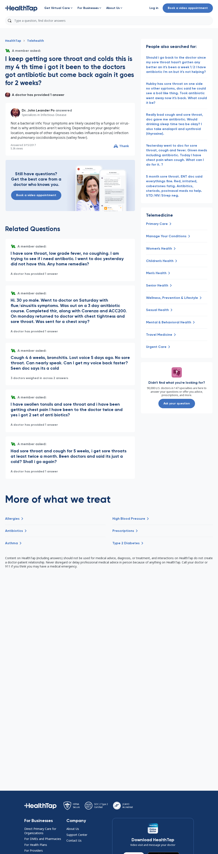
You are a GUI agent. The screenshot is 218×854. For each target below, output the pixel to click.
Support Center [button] (76, 835)
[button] (21, 8)
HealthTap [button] (13, 41)
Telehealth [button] (35, 41)
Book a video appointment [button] (188, 8)
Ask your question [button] (177, 403)
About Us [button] (72, 829)
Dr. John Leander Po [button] (38, 110)
